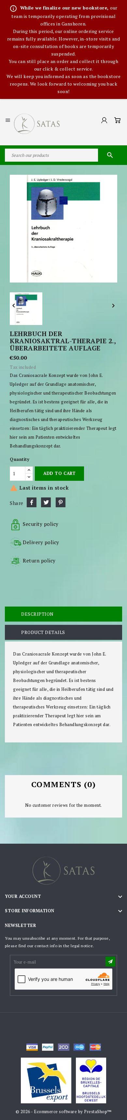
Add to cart (59, 473)
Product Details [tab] (43, 632)
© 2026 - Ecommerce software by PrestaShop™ (64, 1111)
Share (31, 502)
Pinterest (60, 502)
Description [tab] (37, 614)
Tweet (46, 502)
